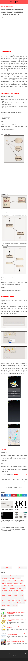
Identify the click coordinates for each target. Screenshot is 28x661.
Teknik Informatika (17, 602)
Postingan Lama (22, 567)
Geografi (23, 585)
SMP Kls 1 (17, 600)
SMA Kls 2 (21, 598)
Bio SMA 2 (18, 578)
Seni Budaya (4, 598)
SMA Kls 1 (15, 598)
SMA (10, 598)
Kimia (24, 588)
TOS (18, 653)
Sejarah (21, 595)
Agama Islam (4, 575)
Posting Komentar (17, 17)
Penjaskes (14, 593)
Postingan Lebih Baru (6, 567)
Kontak (14, 655)
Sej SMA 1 (4, 595)
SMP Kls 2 (24, 600)
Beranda (3, 653)
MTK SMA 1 (16, 590)
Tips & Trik (15, 605)
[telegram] (24, 495)
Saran (14, 653)
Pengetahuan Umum (6, 593)
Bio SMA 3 (4, 580)
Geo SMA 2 (10, 585)
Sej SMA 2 (10, 595)
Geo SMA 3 (17, 585)
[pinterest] (14, 495)
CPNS (22, 580)
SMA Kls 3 (4, 600)
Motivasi (10, 590)
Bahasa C (11, 575)
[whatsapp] (19, 495)
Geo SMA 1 (4, 585)
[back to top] (25, 658)
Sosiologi (10, 602)
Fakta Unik (9, 583)
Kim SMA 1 (19, 588)
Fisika (21, 583)
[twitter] (8, 495)
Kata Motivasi (5, 588)
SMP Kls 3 (4, 602)
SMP (13, 600)
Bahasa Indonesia (19, 575)
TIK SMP (9, 605)
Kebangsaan (12, 588)
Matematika (4, 590)
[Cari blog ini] (26, 2)
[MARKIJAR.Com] (14, 2)
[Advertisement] (14, 34)
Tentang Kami (9, 653)
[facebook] (3, 495)
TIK (24, 602)
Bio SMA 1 (12, 578)
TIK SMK (3, 605)
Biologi (9, 580)
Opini (22, 590)
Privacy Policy (23, 653)
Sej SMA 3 (16, 595)
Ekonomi (4, 583)
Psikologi (20, 593)
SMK (9, 600)
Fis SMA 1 (16, 583)
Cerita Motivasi (16, 580)
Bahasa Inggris (5, 578)
